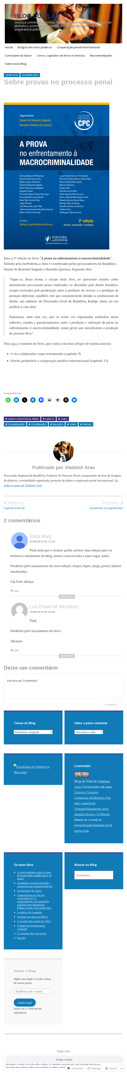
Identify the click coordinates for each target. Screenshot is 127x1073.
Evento (50, 419)
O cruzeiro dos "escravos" (32, 933)
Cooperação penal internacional (78, 47)
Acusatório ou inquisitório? (106, 505)
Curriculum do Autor (18, 55)
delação (58, 424)
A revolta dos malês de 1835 (34, 921)
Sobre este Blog (15, 64)
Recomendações (101, 55)
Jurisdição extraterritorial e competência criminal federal (34, 884)
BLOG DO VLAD (37, 16)
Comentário (111, 704)
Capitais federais (14, 505)
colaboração (16, 424)
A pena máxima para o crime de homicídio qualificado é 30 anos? (34, 875)
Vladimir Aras (30, 75)
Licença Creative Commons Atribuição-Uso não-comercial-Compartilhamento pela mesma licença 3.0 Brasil (92, 803)
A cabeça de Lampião (29, 912)
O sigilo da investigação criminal (31, 927)
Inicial (9, 47)
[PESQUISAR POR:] (93, 875)
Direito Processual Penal (23, 419)
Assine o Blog (25, 971)
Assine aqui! (25, 1002)
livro (73, 424)
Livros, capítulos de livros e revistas (61, 55)
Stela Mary (40, 536)
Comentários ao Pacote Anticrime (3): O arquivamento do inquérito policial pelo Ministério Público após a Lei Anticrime (34, 901)
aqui (14, 343)
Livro (64, 419)
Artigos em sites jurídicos (35, 47)
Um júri (21, 938)
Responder (67, 596)
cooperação (38, 424)
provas (87, 424)
